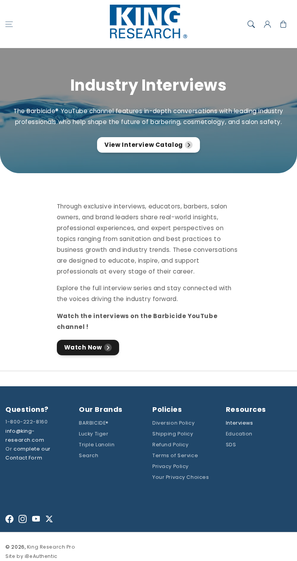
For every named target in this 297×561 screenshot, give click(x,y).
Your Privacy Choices (180, 477)
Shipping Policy (172, 433)
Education (239, 433)
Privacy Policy (170, 466)
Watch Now (83, 347)
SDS (231, 444)
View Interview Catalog (143, 145)
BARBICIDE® (94, 423)
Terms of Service (175, 455)
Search (88, 455)
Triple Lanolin (96, 444)
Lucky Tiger (93, 433)
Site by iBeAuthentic (31, 556)
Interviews (239, 423)
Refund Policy (170, 444)
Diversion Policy (173, 423)
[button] (9, 24)
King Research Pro (51, 547)
